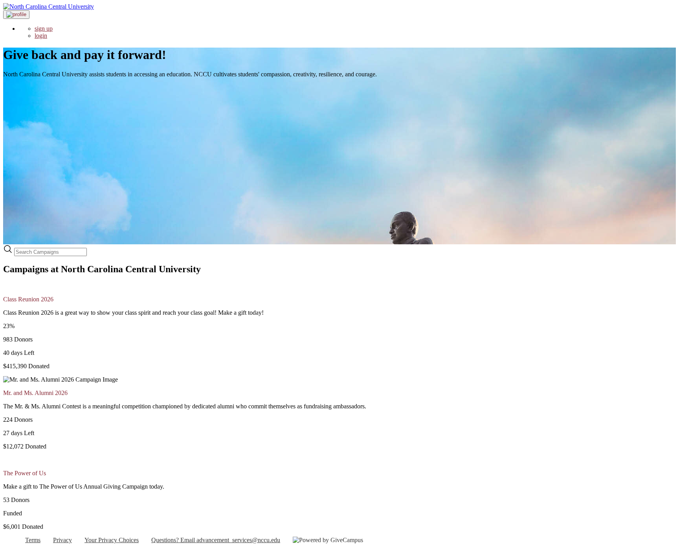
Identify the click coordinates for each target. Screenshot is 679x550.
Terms (32, 540)
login (41, 35)
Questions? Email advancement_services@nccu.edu (215, 540)
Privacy (62, 540)
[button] (16, 14)
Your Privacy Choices (111, 540)
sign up (44, 28)
